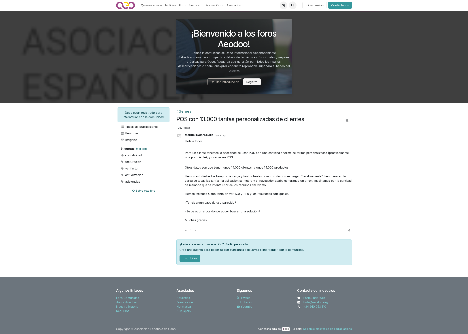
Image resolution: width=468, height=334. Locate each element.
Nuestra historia (127, 306)
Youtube (246, 306)
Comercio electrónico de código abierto (327, 328)
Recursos (122, 311)
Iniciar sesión (314, 5)
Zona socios (184, 302)
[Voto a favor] (185, 230)
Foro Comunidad (127, 298)
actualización (133, 175)
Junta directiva (126, 302)
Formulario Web (314, 298)
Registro (252, 82)
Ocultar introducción (225, 82)
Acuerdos (183, 298)
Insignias (130, 140)
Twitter (245, 298)
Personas (131, 133)
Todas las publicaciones (141, 127)
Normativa (183, 306)
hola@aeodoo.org (315, 302)
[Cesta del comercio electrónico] (283, 5)
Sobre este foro (145, 190)
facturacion (132, 162)
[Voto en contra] (195, 230)
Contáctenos (340, 5)
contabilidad (133, 155)
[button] (293, 5)
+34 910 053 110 (314, 306)
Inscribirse (190, 258)
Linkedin (245, 302)
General (185, 111)
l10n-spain (183, 311)
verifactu (130, 168)
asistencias (132, 181)
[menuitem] (151, 5)
